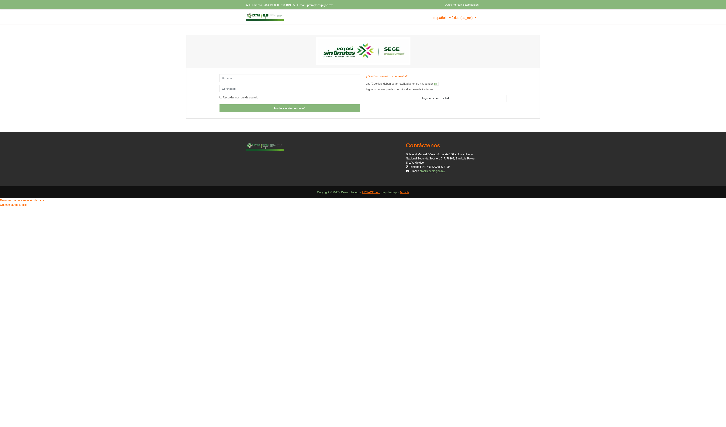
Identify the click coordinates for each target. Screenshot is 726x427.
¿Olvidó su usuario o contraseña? (386, 76)
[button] (436, 84)
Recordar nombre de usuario (240, 97)
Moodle (404, 192)
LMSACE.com (371, 192)
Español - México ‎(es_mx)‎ (453, 18)
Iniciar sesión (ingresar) (289, 108)
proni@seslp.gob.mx (320, 5)
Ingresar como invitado (436, 98)
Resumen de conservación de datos (22, 200)
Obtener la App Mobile (13, 204)
